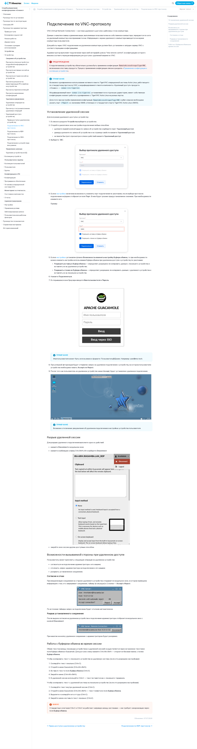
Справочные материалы (12, 225)
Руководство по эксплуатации (14, 21)
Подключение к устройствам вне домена (18, 144)
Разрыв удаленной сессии (178, 24)
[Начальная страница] (34, 9)
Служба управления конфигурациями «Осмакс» (13, 9)
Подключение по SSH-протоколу (15, 138)
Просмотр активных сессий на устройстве (17, 71)
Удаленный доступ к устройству (13, 115)
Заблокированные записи (14, 212)
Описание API (8, 25)
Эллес (26, 3)
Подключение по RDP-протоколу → (136, 726)
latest (185, 9)
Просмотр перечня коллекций (17, 90)
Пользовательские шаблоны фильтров (15, 216)
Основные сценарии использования (12, 46)
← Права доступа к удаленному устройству (66, 726)
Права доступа (10, 32)
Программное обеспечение (15, 181)
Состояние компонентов (14, 194)
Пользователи (10, 167)
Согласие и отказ (176, 35)
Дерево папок (10, 42)
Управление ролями (12, 208)
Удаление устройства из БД (16, 153)
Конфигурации (10, 178)
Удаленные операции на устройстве (15, 104)
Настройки (9, 205)
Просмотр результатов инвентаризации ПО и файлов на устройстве (17, 84)
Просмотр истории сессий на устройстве (17, 77)
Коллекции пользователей (15, 164)
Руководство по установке (13, 18)
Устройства (9, 55)
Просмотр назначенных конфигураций (15, 94)
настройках (61, 193)
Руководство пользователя (13, 221)
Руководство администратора (15, 28)
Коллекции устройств (13, 156)
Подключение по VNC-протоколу (15, 127)
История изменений (10, 228)
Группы (7, 171)
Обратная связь (184, 3)
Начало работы (10, 39)
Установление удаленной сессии (181, 20)
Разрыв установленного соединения (179, 40)
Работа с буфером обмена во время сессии (179, 45)
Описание (7, 14)
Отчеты (7, 198)
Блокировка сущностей (13, 35)
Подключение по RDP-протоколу (15, 132)
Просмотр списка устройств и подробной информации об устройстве (17, 64)
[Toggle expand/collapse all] (30, 9)
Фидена (34, 3)
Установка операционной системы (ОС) (14, 186)
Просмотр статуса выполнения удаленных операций (18, 109)
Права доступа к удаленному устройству (18, 121)
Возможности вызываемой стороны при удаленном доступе (178, 29)
